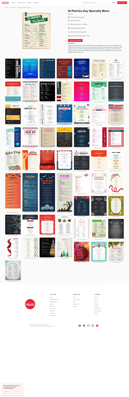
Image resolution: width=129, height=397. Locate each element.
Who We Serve (22, 2)
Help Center (76, 304)
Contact (96, 306)
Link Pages (52, 313)
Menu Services (53, 315)
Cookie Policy (9, 388)
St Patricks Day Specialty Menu (24, 7)
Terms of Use (97, 308)
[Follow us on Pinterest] (97, 325)
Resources (36, 2)
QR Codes (52, 311)
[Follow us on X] (93, 325)
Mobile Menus (53, 308)
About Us (96, 299)
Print (74, 297)
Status (95, 313)
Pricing (29, 2)
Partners (96, 304)
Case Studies (76, 299)
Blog (74, 301)
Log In (114, 2)
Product (13, 2)
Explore (75, 306)
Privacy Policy (97, 311)
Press (95, 301)
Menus (6, 7)
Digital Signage (53, 301)
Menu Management (54, 299)
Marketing (52, 306)
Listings (51, 304)
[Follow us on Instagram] (88, 325)
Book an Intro (121, 2)
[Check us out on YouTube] (79, 325)
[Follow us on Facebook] (84, 325)
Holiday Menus (13, 7)
